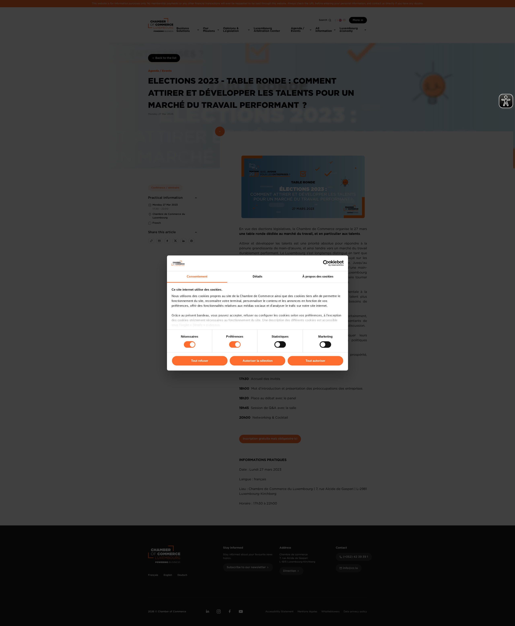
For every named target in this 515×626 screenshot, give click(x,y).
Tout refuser (199, 360)
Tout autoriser (315, 360)
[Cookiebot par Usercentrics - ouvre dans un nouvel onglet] (326, 263)
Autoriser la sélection (258, 360)
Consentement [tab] (197, 276)
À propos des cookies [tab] (317, 276)
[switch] (235, 344)
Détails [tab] (258, 276)
